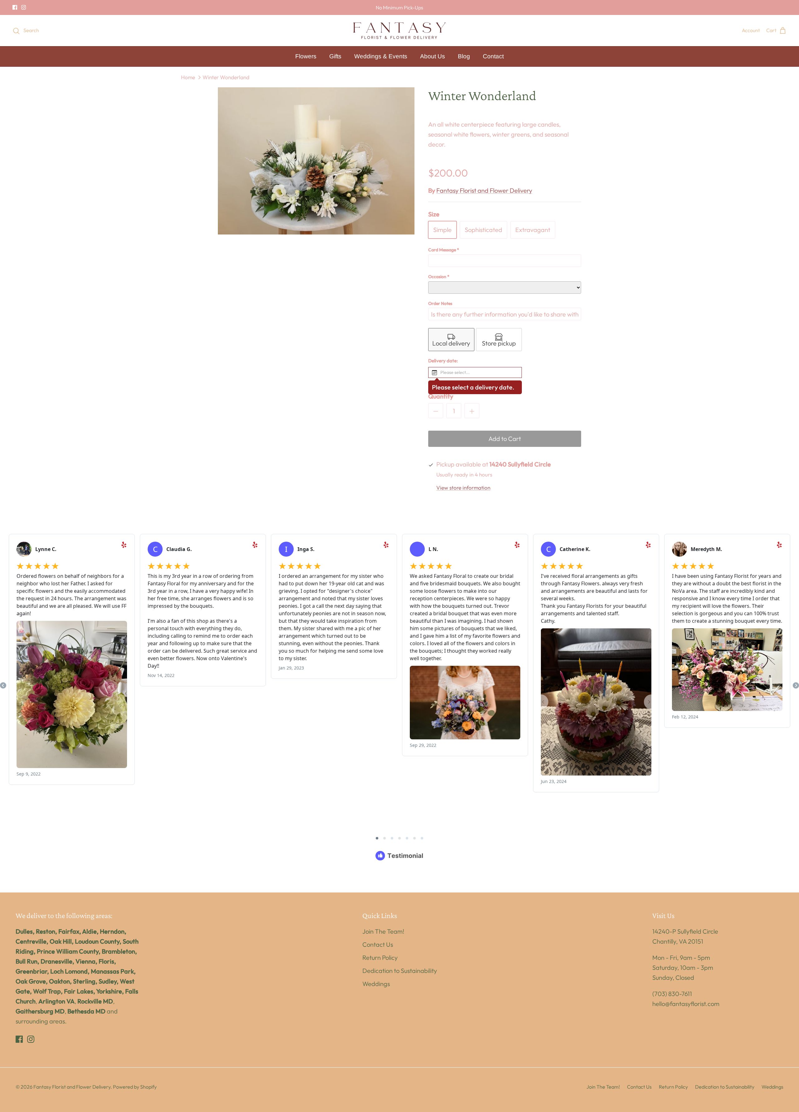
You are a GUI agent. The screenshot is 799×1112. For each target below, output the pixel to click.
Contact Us (377, 944)
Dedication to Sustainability (399, 970)
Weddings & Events (380, 56)
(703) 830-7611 (672, 994)
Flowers (305, 56)
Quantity (440, 396)
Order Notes (440, 303)
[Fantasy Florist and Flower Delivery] (399, 30)
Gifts (335, 56)
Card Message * (443, 250)
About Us (432, 56)
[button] (475, 372)
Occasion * (438, 276)
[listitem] (451, 339)
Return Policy (380, 957)
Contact (493, 56)
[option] (316, 161)
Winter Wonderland (226, 77)
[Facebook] (14, 7)
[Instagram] (23, 7)
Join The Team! (383, 931)
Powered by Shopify (135, 1087)
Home (188, 77)
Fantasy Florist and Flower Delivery (484, 190)
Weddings (376, 984)
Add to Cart (504, 438)
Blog (464, 56)
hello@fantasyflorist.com (685, 1004)
